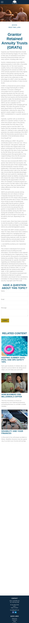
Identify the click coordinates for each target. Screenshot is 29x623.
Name (3, 291)
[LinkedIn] (16, 612)
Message (3, 308)
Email (2, 299)
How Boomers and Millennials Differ (11, 395)
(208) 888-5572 (16, 600)
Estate (14, 621)
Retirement (14, 618)
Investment (14, 620)
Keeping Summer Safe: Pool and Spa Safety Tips (13, 360)
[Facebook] (13, 612)
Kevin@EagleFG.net (14, 610)
